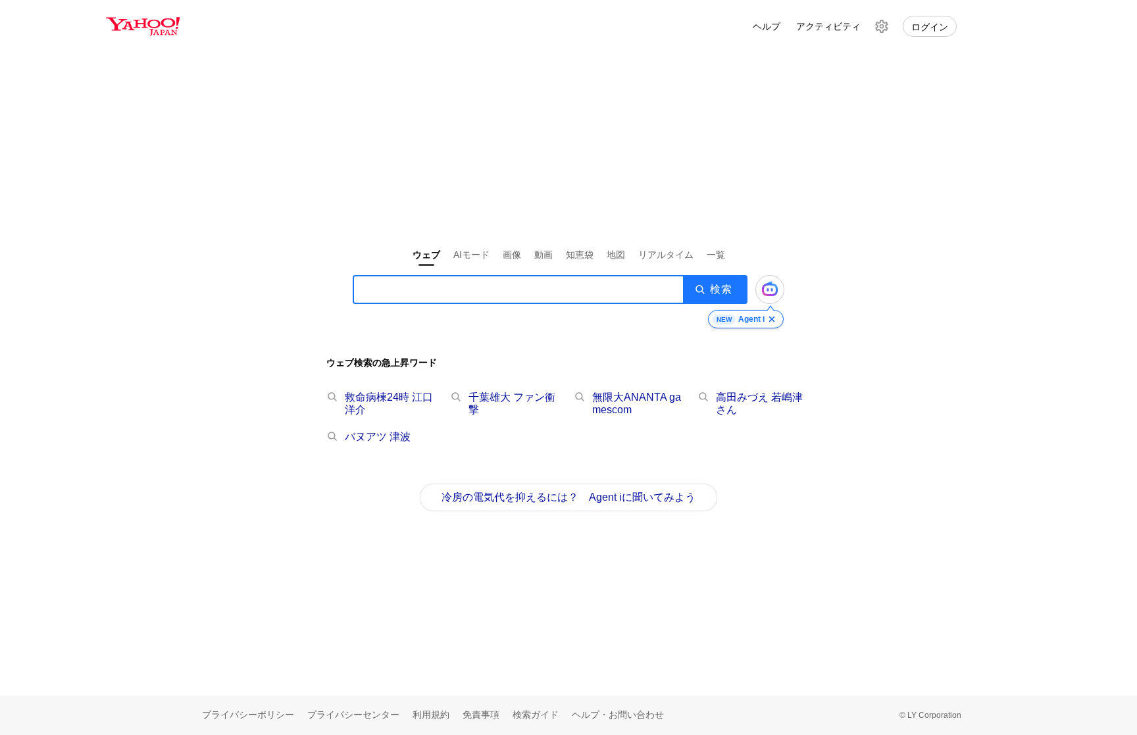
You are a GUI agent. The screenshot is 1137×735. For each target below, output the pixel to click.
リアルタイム (666, 254)
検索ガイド (536, 714)
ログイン (929, 27)
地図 (616, 254)
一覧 (716, 254)
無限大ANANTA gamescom (636, 403)
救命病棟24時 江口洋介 (389, 403)
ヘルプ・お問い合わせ (618, 714)
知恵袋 (580, 254)
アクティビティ (828, 26)
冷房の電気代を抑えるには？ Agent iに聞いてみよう (568, 497)
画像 (512, 254)
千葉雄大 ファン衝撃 (511, 403)
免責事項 (481, 714)
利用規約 (431, 714)
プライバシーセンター (353, 714)
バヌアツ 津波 (378, 436)
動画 (543, 254)
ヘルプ (766, 26)
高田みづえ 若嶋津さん (759, 403)
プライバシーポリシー (248, 714)
